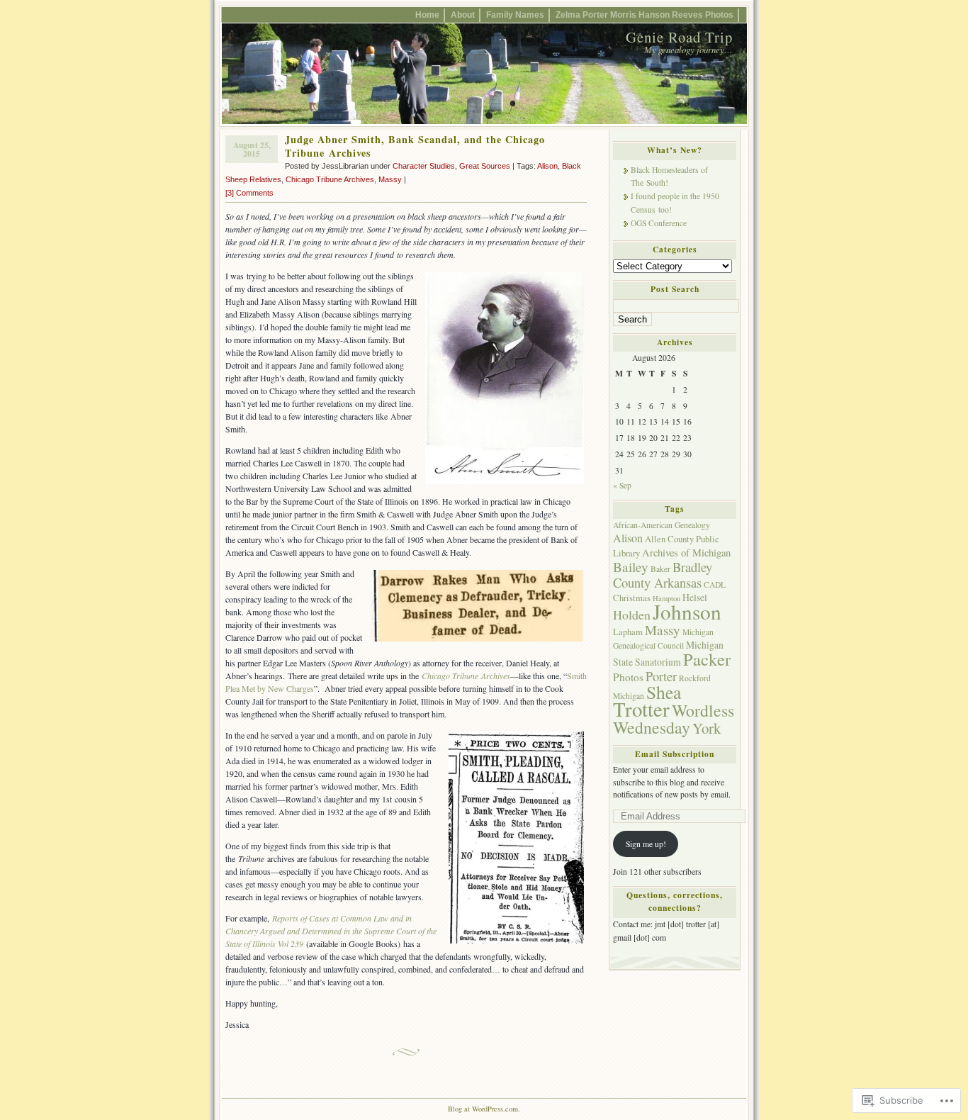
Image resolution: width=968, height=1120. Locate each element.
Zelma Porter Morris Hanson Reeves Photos (644, 14)
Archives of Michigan (686, 552)
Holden (632, 614)
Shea (663, 692)
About (463, 14)
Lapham (628, 632)
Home (427, 14)
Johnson (687, 611)
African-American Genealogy (661, 525)
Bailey (630, 567)
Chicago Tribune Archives (330, 179)
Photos (628, 677)
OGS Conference (659, 223)
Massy (390, 179)
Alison (547, 166)
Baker (660, 569)
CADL (715, 584)
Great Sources (484, 166)
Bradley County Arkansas (662, 574)
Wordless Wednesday (673, 719)
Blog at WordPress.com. (484, 1109)
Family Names (515, 14)
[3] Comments (249, 193)
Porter (661, 676)
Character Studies (424, 166)
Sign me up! (646, 844)
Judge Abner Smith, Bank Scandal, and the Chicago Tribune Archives (415, 146)
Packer (707, 659)
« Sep (622, 485)
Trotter (641, 708)
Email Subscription (674, 754)
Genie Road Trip (679, 37)
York (706, 728)
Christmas (632, 598)
